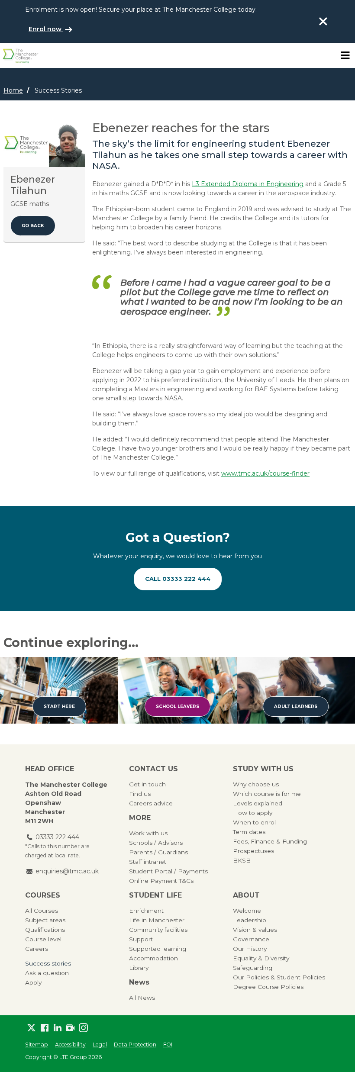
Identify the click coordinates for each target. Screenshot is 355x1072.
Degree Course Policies (268, 986)
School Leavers (177, 706)
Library (138, 967)
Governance (251, 939)
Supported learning (157, 948)
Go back (33, 226)
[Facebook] (44, 1027)
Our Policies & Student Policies (279, 977)
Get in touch (147, 784)
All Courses (41, 910)
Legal (100, 1044)
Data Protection (135, 1044)
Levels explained (257, 803)
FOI (167, 1044)
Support (141, 939)
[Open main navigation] (345, 55)
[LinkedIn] (57, 1027)
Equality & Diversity (261, 958)
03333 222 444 (57, 837)
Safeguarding (252, 967)
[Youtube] (70, 1027)
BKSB (242, 860)
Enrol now (46, 29)
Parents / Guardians (158, 852)
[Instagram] (83, 1027)
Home (13, 90)
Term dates (249, 831)
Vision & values (255, 929)
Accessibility (70, 1044)
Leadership (249, 920)
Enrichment (146, 910)
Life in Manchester (156, 920)
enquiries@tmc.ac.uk (67, 871)
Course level (43, 939)
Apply (33, 982)
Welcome (247, 910)
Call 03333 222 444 (177, 578)
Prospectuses (253, 850)
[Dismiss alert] (323, 21)
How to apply (252, 812)
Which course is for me (267, 793)
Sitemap (36, 1044)
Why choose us (256, 784)
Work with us (148, 833)
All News (142, 997)
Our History (250, 948)
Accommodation (153, 958)
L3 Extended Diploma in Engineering (247, 184)
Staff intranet (147, 861)
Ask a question (47, 972)
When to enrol (254, 822)
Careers (36, 948)
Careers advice (151, 803)
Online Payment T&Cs (161, 880)
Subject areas (45, 920)
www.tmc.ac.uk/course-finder (265, 473)
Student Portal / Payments (168, 871)
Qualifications (45, 929)
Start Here (59, 706)
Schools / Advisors (156, 842)
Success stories (48, 963)
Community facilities (158, 929)
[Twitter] (31, 1027)
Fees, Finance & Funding (270, 841)
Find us (140, 793)
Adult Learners (295, 706)
